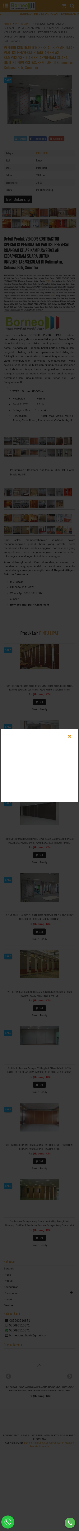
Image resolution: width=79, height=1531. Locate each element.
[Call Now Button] (70, 1523)
